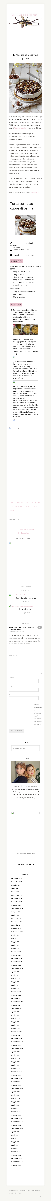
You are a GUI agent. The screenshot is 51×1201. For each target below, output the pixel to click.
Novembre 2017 (17, 1122)
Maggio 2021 (15, 982)
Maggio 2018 (15, 1102)
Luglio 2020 (15, 1015)
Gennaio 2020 (16, 1035)
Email (11, 686)
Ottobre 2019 (16, 1045)
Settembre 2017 (17, 1128)
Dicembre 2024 (16, 878)
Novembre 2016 (17, 1162)
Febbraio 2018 (16, 1112)
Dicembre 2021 (16, 958)
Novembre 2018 (17, 1082)
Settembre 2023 (17, 908)
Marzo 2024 (15, 892)
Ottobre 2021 (16, 965)
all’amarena (36, 192)
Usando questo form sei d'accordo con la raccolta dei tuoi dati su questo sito (38, 716)
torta (12, 511)
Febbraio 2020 (16, 1032)
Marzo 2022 (15, 948)
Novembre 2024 (17, 882)
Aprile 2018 (15, 1105)
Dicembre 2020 (16, 998)
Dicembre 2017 (16, 1118)
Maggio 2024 (15, 885)
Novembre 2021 (17, 962)
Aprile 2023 (15, 915)
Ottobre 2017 (16, 1125)
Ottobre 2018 (16, 1085)
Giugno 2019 (15, 1058)
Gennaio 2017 (16, 1155)
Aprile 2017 (15, 1145)
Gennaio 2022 (16, 955)
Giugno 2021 (15, 978)
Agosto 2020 (15, 1012)
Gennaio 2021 (16, 995)
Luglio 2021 (15, 975)
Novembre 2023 (17, 902)
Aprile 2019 (15, 1065)
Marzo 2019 (15, 1068)
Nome (11, 678)
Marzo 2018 (15, 1108)
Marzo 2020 (15, 1028)
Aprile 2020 (15, 1025)
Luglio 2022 (15, 935)
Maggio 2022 (15, 942)
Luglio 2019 (15, 1055)
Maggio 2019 (15, 1062)
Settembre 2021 (17, 968)
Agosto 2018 (15, 1092)
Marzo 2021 (15, 988)
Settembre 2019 (17, 1048)
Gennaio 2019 (16, 1075)
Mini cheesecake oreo (25, 533)
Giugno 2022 (15, 938)
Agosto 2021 (15, 972)
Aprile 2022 (15, 945)
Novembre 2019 (17, 1042)
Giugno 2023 (15, 912)
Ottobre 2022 (16, 928)
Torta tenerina (25, 587)
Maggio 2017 (15, 1142)
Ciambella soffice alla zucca (25, 598)
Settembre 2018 (17, 1088)
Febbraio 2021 (16, 992)
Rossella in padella (20, 128)
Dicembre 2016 (16, 1158)
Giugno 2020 (15, 1018)
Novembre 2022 (17, 925)
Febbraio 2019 (16, 1072)
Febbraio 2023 (16, 918)
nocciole (28, 506)
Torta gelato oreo (25, 609)
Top (39, 1196)
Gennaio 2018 (16, 1115)
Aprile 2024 (15, 888)
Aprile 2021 (15, 985)
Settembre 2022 (17, 932)
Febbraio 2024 (16, 895)
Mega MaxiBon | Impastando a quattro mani (21, 628)
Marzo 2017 (15, 1148)
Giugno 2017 (15, 1138)
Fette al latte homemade (26, 530)
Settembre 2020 (17, 1008)
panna (36, 506)
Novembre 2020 (17, 1002)
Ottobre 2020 (16, 1005)
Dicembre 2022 (16, 922)
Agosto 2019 (15, 1052)
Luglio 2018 (15, 1095)
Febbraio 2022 (16, 952)
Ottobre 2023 (16, 905)
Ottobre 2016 (16, 1165)
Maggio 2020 (15, 1022)
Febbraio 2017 (16, 1152)
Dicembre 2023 (16, 898)
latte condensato (16, 506)
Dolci (25, 51)
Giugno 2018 (15, 1098)
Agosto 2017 (15, 1132)
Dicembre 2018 (16, 1078)
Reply (39, 627)
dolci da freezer (22, 502)
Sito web (11, 695)
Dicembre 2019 (16, 1038)
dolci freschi (35, 502)
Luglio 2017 (15, 1135)
